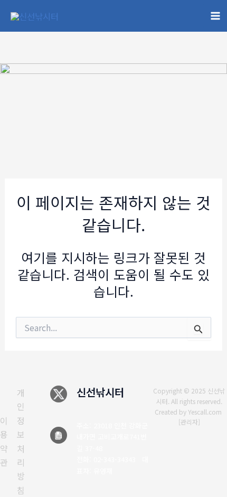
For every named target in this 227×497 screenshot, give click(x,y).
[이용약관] (4, 442)
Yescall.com (205, 411)
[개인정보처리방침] (20, 441)
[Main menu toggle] (215, 16)
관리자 (189, 421)
